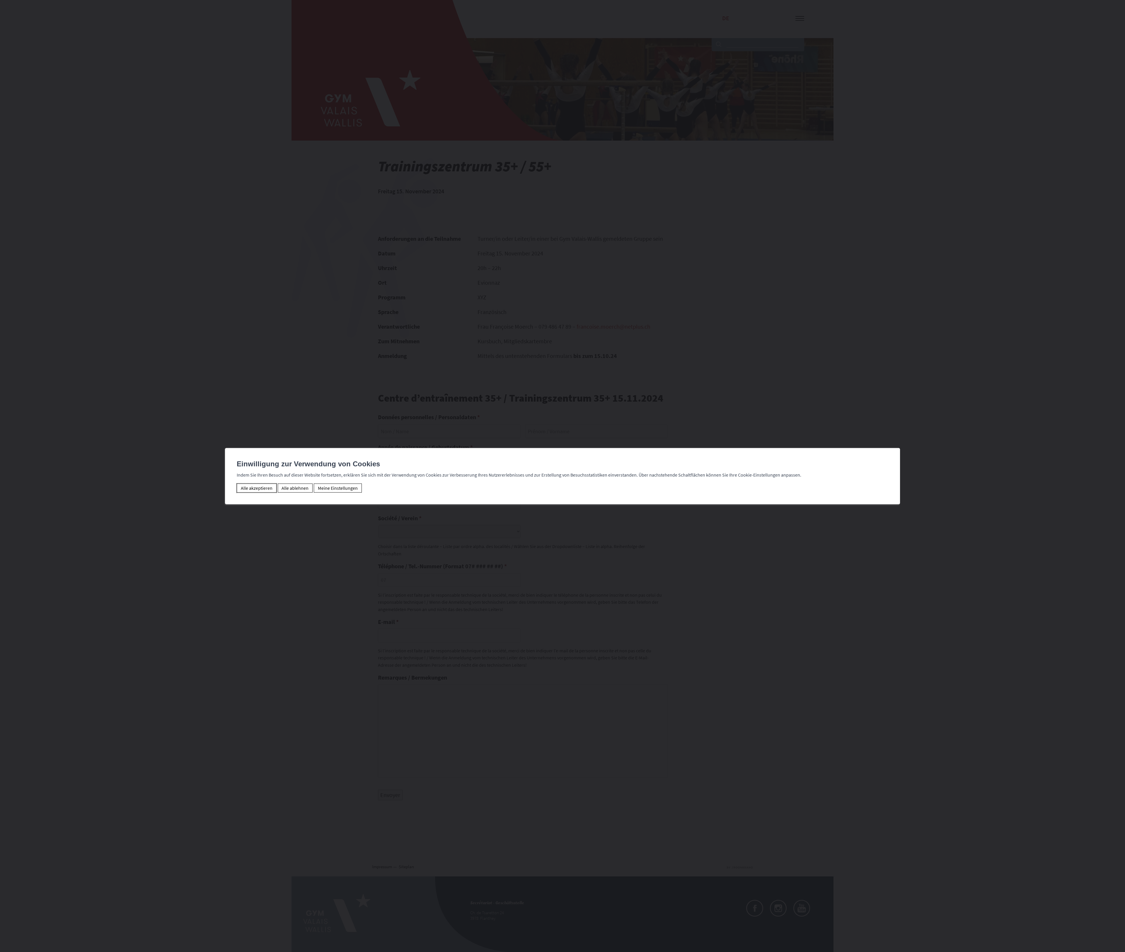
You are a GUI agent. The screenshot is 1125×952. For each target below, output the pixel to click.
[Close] (894, 441)
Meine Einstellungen (338, 488)
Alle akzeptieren (256, 488)
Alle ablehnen (295, 488)
